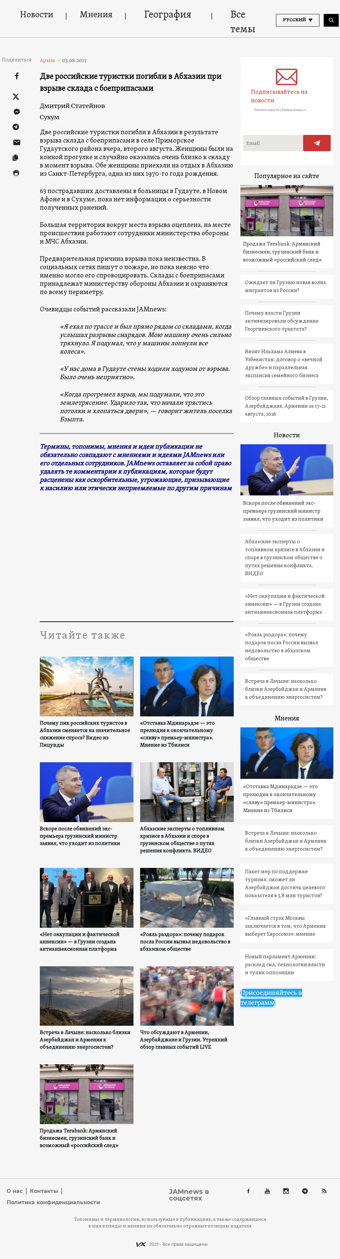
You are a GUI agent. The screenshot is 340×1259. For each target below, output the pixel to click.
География (167, 15)
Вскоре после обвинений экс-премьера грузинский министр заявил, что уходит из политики (80, 836)
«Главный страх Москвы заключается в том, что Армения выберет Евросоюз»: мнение (285, 926)
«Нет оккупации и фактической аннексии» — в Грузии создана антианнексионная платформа (80, 942)
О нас (15, 1191)
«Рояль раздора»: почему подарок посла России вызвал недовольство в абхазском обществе (185, 942)
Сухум (49, 117)
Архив (50, 60)
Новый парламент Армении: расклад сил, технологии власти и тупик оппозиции (285, 965)
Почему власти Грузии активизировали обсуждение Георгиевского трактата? (281, 321)
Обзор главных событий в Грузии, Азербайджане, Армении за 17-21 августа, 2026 (286, 406)
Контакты (44, 1191)
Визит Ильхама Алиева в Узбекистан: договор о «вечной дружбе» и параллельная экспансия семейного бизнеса (283, 364)
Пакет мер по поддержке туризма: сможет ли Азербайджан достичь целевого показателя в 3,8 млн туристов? (285, 884)
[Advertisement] (169, 558)
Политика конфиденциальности (53, 1202)
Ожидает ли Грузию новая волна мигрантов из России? (285, 286)
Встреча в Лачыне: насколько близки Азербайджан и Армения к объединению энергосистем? (85, 1040)
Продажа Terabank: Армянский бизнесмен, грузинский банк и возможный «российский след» (79, 1138)
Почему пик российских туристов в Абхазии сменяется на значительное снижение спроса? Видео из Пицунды (85, 734)
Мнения (96, 15)
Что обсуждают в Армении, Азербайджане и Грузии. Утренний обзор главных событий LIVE (183, 1040)
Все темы (242, 22)
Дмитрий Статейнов (72, 106)
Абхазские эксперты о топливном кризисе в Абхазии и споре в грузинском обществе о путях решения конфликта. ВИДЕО (182, 840)
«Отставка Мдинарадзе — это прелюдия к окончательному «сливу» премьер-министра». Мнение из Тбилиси (177, 734)
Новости (36, 15)
